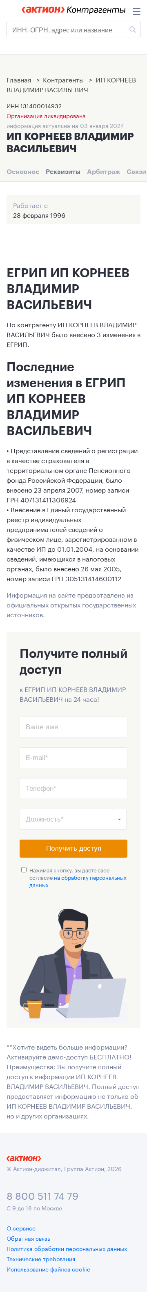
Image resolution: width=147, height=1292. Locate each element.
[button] (120, 819)
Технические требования (41, 1258)
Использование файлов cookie (48, 1268)
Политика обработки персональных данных (67, 1248)
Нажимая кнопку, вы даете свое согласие (78, 877)
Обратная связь (28, 1237)
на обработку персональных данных (78, 880)
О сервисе (21, 1227)
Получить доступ (73, 848)
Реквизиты (63, 171)
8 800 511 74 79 (42, 1194)
